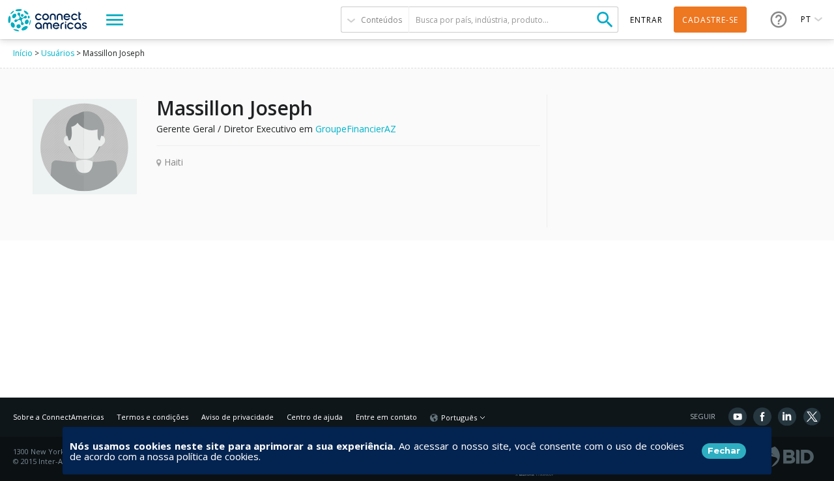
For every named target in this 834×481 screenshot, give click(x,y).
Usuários (57, 53)
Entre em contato (386, 417)
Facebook (762, 416)
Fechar (724, 450)
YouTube (737, 416)
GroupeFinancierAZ (355, 129)
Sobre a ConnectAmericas (58, 417)
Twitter (812, 416)
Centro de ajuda (315, 417)
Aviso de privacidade (237, 417)
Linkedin (787, 416)
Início (23, 53)
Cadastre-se (710, 19)
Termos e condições (152, 417)
